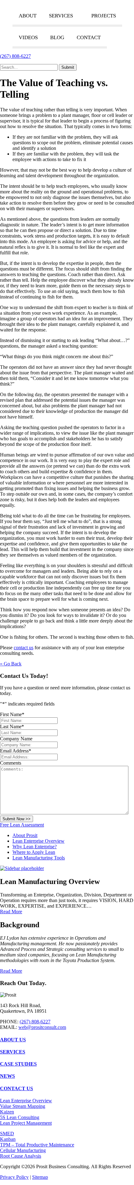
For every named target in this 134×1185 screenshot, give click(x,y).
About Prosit (24, 835)
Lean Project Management (26, 1123)
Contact (89, 37)
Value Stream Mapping (22, 1106)
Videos (28, 37)
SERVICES (12, 1051)
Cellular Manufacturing (23, 1150)
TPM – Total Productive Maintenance (37, 1144)
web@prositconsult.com (42, 1027)
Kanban (8, 1139)
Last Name (12, 726)
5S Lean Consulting (19, 1117)
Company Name (16, 738)
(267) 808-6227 (15, 56)
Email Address (15, 750)
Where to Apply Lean (33, 852)
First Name (12, 714)
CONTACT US (16, 1088)
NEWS (7, 1076)
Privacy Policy (14, 1177)
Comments (10, 763)
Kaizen (7, 1111)
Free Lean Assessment (22, 824)
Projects (103, 16)
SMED (7, 1133)
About (27, 16)
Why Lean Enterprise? (34, 846)
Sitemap (40, 1177)
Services (61, 16)
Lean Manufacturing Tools (38, 857)
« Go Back (11, 663)
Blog (57, 37)
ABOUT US (13, 1039)
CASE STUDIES (18, 1064)
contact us (23, 647)
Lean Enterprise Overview (38, 841)
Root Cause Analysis (20, 1156)
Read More (11, 911)
